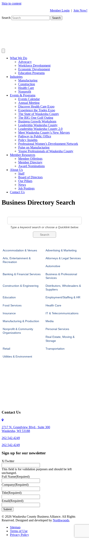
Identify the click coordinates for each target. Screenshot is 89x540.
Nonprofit (24, 91)
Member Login (60, 10)
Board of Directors (30, 177)
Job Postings (26, 188)
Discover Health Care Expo (36, 106)
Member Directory (30, 162)
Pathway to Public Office (34, 136)
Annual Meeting (29, 102)
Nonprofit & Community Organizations (18, 330)
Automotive (53, 266)
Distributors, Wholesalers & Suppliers (63, 287)
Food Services (12, 305)
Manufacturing (27, 80)
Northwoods (61, 520)
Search (6, 17)
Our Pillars (25, 181)
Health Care (26, 88)
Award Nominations (31, 166)
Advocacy (25, 62)
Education (9, 297)
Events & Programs (22, 95)
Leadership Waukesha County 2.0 (40, 129)
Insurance (9, 313)
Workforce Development (34, 65)
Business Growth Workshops (37, 121)
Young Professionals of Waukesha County (45, 151)
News (22, 184)
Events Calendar (29, 99)
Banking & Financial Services (22, 274)
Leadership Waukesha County (38, 125)
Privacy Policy (19, 534)
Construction (26, 84)
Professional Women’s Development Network (48, 143)
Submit (7, 509)
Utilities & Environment (17, 356)
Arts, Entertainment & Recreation (17, 260)
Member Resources (22, 155)
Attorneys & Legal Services (63, 258)
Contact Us (17, 192)
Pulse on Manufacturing (33, 147)
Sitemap (15, 527)
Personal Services (57, 329)
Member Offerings (30, 158)
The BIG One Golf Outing (35, 117)
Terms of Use (19, 531)
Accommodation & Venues (20, 250)
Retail (6, 348)
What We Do (18, 58)
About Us (16, 170)
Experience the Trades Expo (36, 110)
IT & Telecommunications (62, 313)
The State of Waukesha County (38, 114)
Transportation (55, 348)
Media (50, 321)
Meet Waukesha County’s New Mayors (44, 132)
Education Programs (31, 73)
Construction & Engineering (20, 285)
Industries (16, 76)
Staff (21, 173)
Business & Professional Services (61, 276)
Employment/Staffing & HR (63, 297)
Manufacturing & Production (21, 321)
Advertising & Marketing (61, 250)
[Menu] (3, 51)
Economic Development (34, 69)
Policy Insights (27, 140)
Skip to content (11, 3)
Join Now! (80, 10)
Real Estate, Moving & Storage (60, 338)
